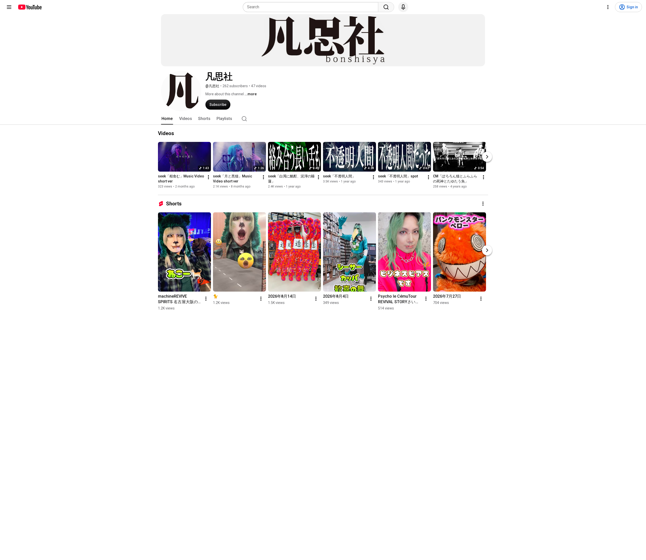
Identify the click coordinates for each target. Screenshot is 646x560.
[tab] (167, 119)
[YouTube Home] (29, 7)
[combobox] (312, 7)
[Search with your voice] (403, 7)
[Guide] (9, 7)
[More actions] (208, 177)
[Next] (487, 157)
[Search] (386, 7)
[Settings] (608, 7)
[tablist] (323, 119)
